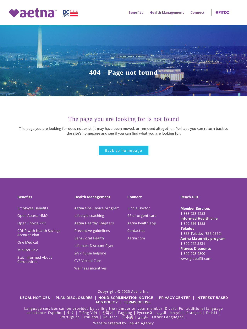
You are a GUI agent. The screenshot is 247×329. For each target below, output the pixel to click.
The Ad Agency (140, 323)
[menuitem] (135, 12)
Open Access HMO (32, 215)
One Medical (27, 242)
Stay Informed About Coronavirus (34, 259)
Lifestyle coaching (89, 215)
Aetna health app (141, 223)
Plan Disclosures (74, 298)
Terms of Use (137, 302)
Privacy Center (175, 298)
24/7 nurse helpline (90, 253)
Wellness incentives (90, 268)
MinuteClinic (27, 250)
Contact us (136, 230)
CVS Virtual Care (87, 260)
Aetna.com (136, 238)
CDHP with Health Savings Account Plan (38, 232)
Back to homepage (123, 150)
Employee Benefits (32, 208)
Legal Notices (35, 298)
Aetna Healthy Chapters (94, 223)
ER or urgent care (141, 215)
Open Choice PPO (31, 223)
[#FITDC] (223, 12)
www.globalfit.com (195, 258)
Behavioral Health (89, 238)
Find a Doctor (138, 208)
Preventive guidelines (92, 230)
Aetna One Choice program (96, 208)
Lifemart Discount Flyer (94, 245)
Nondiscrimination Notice (125, 298)
